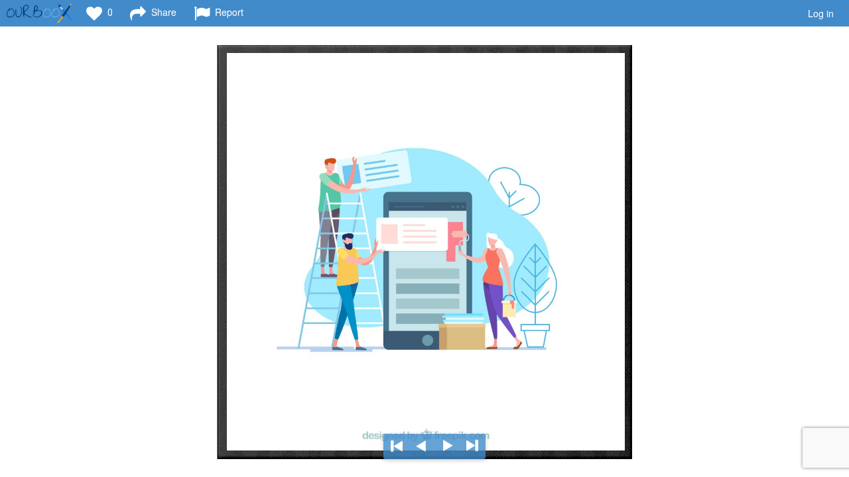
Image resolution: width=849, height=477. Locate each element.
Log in (821, 13)
